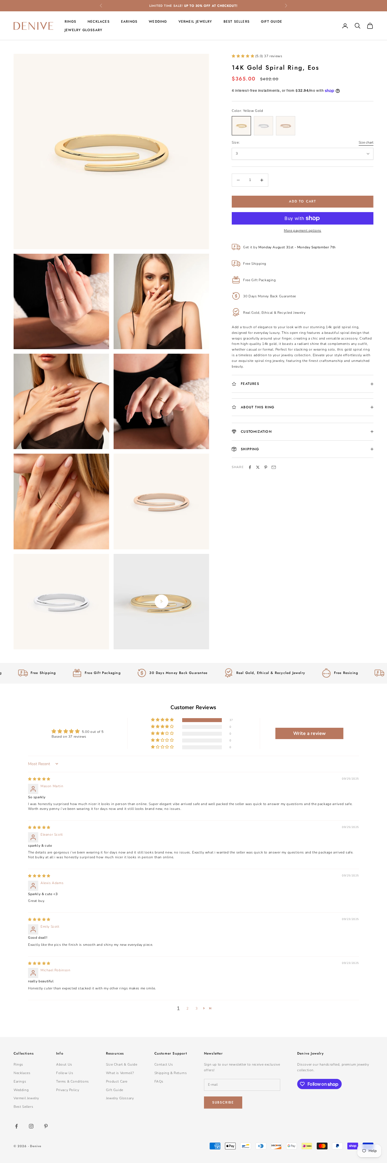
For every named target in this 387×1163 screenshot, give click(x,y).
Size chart (366, 142)
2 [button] (187, 1008)
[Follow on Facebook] (16, 1126)
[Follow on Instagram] (31, 1126)
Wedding (21, 1090)
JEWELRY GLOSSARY (83, 30)
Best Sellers (23, 1106)
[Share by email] (273, 467)
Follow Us (64, 1073)
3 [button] (196, 1008)
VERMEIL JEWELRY (195, 21)
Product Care (116, 1081)
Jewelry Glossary (120, 1098)
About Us (64, 1064)
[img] (39, 779)
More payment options (302, 230)
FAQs (158, 1081)
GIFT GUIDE (271, 21)
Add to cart (302, 201)
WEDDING (158, 21)
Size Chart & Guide (121, 1064)
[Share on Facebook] (250, 467)
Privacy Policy (67, 1090)
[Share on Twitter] (258, 467)
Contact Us (163, 1064)
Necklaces (22, 1073)
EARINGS (129, 21)
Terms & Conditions (72, 1081)
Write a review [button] (309, 733)
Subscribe (223, 1102)
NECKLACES (99, 21)
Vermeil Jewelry (26, 1098)
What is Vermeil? (120, 1073)
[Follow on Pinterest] (46, 1126)
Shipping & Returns (170, 1073)
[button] (243, 56)
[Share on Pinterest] (265, 467)
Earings (20, 1081)
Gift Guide (114, 1090)
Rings (18, 1064)
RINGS (70, 21)
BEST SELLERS (237, 21)
